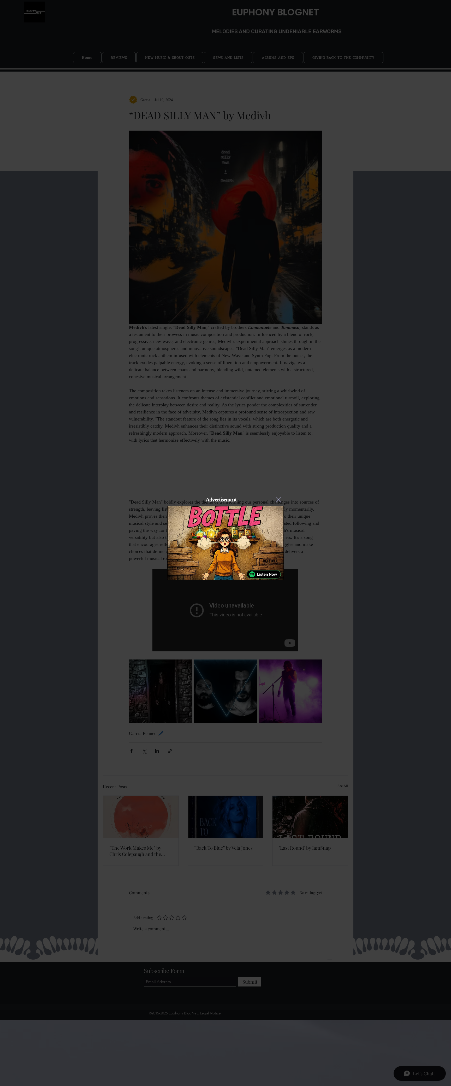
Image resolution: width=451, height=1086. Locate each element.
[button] (278, 500)
